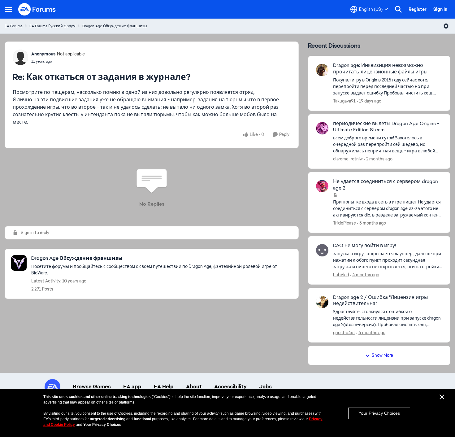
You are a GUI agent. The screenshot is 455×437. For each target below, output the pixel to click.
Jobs (265, 386)
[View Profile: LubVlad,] (322, 250)
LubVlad (341, 274)
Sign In (440, 9)
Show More (382, 355)
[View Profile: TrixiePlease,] (322, 186)
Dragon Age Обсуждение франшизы (114, 26)
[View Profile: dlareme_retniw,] (322, 128)
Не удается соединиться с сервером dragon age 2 (385, 184)
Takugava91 (344, 101)
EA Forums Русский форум (52, 26)
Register (418, 9)
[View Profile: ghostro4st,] (322, 302)
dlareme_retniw (348, 159)
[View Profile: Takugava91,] (322, 70)
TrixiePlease (344, 223)
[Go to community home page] (37, 9)
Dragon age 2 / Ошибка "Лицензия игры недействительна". (380, 300)
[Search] (398, 9)
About (194, 386)
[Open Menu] (446, 26)
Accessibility (230, 386)
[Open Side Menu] (8, 9)
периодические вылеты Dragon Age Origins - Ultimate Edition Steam (386, 126)
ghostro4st (344, 332)
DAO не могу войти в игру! (364, 246)
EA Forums (14, 26)
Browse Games (92, 386)
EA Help (164, 386)
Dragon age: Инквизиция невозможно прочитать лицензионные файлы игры (380, 68)
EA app (132, 386)
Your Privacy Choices (379, 413)
